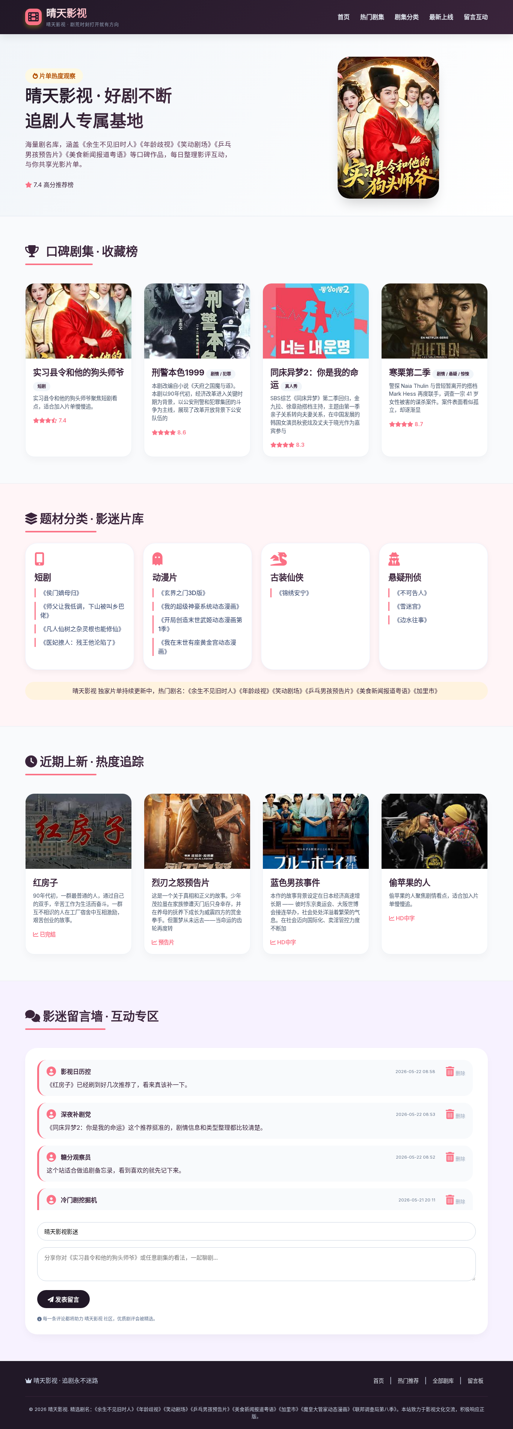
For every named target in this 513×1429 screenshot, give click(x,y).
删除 (459, 1073)
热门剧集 (372, 17)
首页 (344, 17)
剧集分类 (407, 17)
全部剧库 (443, 1381)
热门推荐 (408, 1381)
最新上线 (441, 17)
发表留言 (66, 1299)
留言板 (475, 1381)
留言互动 (476, 17)
